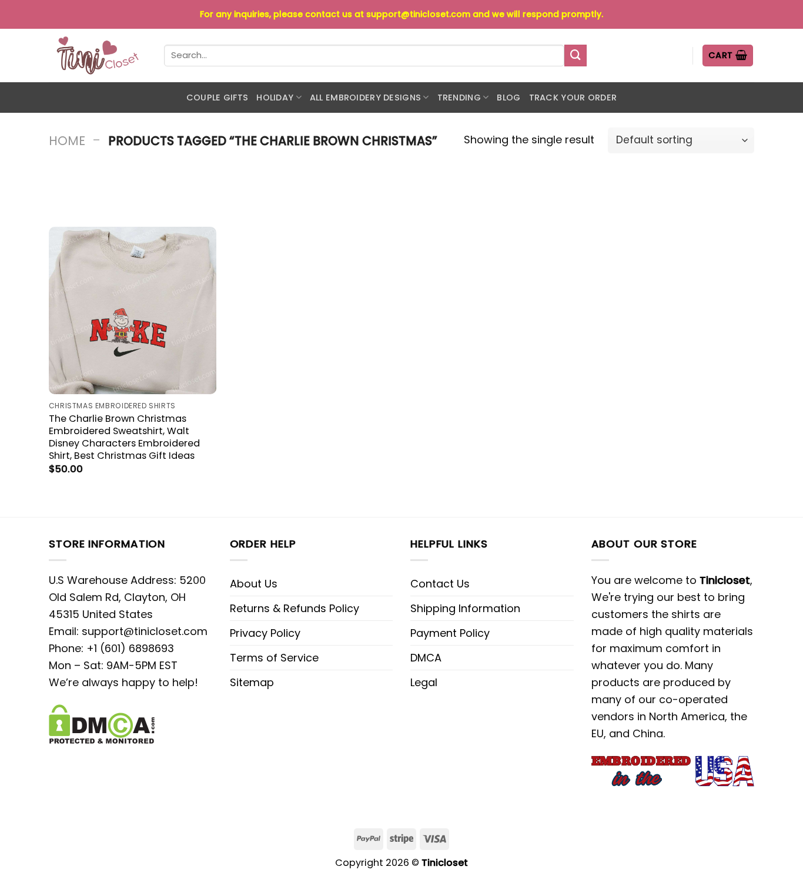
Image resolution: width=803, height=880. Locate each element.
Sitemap (252, 682)
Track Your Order (573, 97)
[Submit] (575, 56)
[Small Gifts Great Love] (97, 55)
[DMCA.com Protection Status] (102, 723)
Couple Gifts (217, 97)
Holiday (274, 97)
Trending (459, 97)
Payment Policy (450, 633)
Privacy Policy (265, 633)
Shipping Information (465, 608)
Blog (508, 97)
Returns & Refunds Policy (294, 608)
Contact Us (440, 583)
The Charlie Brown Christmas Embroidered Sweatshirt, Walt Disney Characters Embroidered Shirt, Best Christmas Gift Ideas (124, 437)
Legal (423, 682)
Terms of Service (274, 657)
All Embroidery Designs (365, 97)
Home (67, 140)
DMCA (425, 657)
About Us (253, 583)
